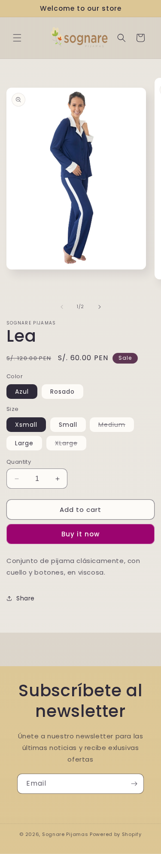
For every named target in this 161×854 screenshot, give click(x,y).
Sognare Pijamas (65, 834)
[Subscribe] (134, 784)
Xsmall (26, 424)
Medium (116, 426)
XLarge (70, 444)
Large (24, 443)
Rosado (62, 391)
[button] (17, 37)
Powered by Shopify (116, 834)
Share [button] (25, 598)
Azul (22, 391)
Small (68, 424)
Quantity (18, 462)
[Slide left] (61, 306)
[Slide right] (99, 306)
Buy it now (80, 534)
